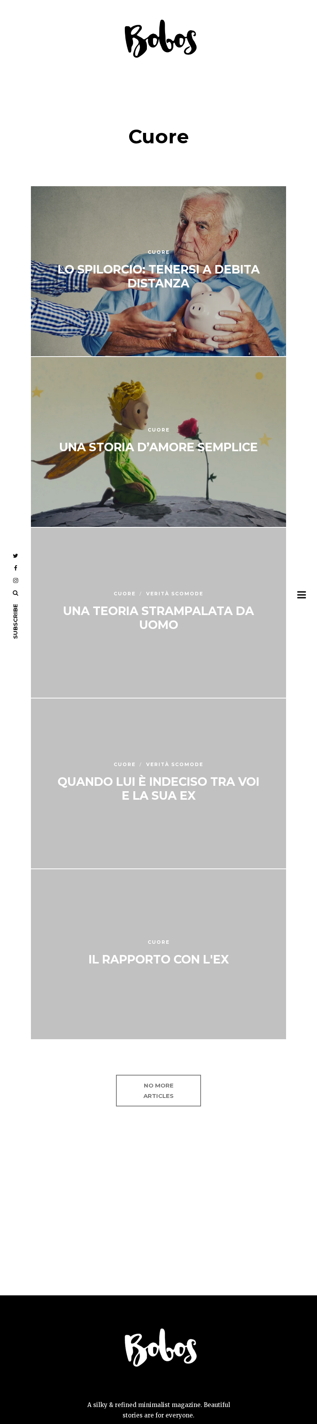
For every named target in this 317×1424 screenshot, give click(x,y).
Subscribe (15, 621)
